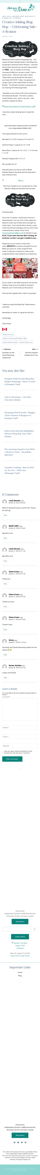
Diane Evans (14, 571)
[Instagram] (18, 1142)
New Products (30, 16)
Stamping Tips (7, 18)
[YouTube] (21, 1142)
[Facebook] (14, 1142)
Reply (5, 515)
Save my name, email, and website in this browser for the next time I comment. (18, 752)
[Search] (34, 929)
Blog (20, 976)
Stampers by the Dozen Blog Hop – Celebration (8, 353)
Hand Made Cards (18, 16)
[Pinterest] (25, 1142)
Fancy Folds (6, 16)
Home (20, 972)
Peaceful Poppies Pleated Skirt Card (31, 352)
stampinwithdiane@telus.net (12, 233)
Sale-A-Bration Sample (10, 342)
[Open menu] (20, 1)
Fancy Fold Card (8, 334)
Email (6, 737)
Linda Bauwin (14, 500)
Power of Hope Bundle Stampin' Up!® (14, 338)
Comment (6, 697)
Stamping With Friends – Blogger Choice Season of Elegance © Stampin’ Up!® (20, 415)
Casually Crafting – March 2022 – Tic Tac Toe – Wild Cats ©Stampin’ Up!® (19, 470)
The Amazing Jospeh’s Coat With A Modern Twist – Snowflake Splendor (19, 452)
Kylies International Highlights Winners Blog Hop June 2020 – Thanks (19, 434)
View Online (14, 956)
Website (6, 746)
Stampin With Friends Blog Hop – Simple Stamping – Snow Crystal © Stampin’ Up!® (19, 381)
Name (6, 728)
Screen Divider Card (26, 342)
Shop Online (25, 956)
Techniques (17, 18)
